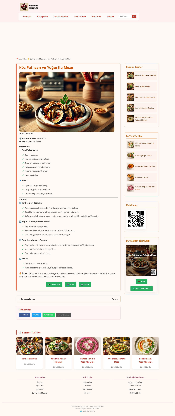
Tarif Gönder (80, 16)
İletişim (110, 16)
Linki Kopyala (63, 315)
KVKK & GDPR (135, 393)
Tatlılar (40, 382)
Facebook (24, 315)
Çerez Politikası (135, 389)
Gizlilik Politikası (135, 386)
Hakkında (96, 16)
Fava (114, 299)
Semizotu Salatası (28, 299)
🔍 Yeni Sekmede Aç (141, 288)
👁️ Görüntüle (54, 284)
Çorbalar (39, 389)
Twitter (36, 315)
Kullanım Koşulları (135, 382)
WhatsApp (48, 315)
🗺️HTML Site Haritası (87, 411)
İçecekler (39, 386)
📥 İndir (141, 281)
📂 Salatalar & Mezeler (37, 59)
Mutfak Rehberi (61, 16)
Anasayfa (26, 16)
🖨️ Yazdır (85, 284)
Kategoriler (42, 16)
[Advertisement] (87, 39)
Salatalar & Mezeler (40, 393)
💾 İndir (70, 284)
